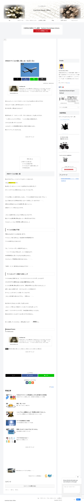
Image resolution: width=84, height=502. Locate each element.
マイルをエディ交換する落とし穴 (30, 165)
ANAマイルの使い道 (26, 161)
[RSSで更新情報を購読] (32, 382)
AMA (11, 348)
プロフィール (42, 498)
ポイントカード (30, 348)
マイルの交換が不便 (27, 163)
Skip (74, 499)
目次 (28, 159)
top (38, 498)
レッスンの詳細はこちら (42, 30)
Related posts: (26, 167)
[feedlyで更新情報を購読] (30, 382)
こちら (68, 82)
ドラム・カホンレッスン (51, 498)
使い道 (40, 348)
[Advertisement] (29, 49)
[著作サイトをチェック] (27, 382)
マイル (36, 348)
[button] (42, 79)
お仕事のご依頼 (60, 498)
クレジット (19, 348)
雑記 (7, 348)
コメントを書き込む (30, 486)
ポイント (24, 348)
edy (14, 348)
